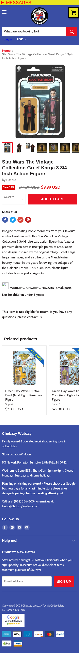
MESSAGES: (19, 2)
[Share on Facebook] (5, 220)
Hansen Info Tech (15, 609)
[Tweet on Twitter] (13, 220)
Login (8, 39)
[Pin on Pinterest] (28, 220)
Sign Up (64, 581)
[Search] (71, 31)
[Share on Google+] (20, 220)
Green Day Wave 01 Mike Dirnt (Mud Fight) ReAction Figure (23, 395)
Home (6, 51)
